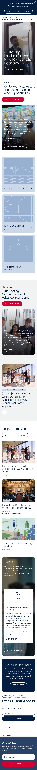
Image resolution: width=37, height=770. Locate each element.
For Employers (7, 732)
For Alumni (6, 728)
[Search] (31, 20)
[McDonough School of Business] (12, 17)
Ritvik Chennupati (15, 513)
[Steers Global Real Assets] (12, 19)
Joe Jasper (5, 513)
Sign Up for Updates (12, 708)
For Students (6, 736)
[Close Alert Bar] (35, 2)
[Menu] (34, 20)
